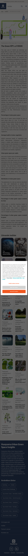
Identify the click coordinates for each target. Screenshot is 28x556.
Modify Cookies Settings (14, 283)
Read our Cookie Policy (17, 278)
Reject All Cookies (14, 287)
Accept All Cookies (14, 291)
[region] (14, 278)
